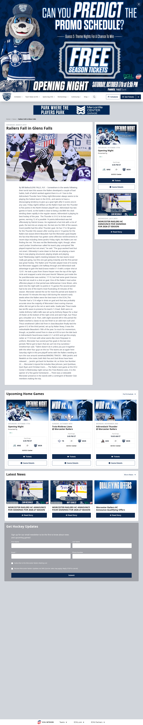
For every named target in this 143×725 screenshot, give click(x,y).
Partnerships (62, 97)
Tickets (118, 180)
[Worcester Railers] (6, 97)
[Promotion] (71, 86)
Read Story (117, 232)
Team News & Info (31, 97)
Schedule (17, 97)
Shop (86, 97)
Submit (71, 575)
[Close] (138, 4)
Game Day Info (48, 97)
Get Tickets (129, 97)
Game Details (117, 187)
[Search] (94, 97)
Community (75, 97)
